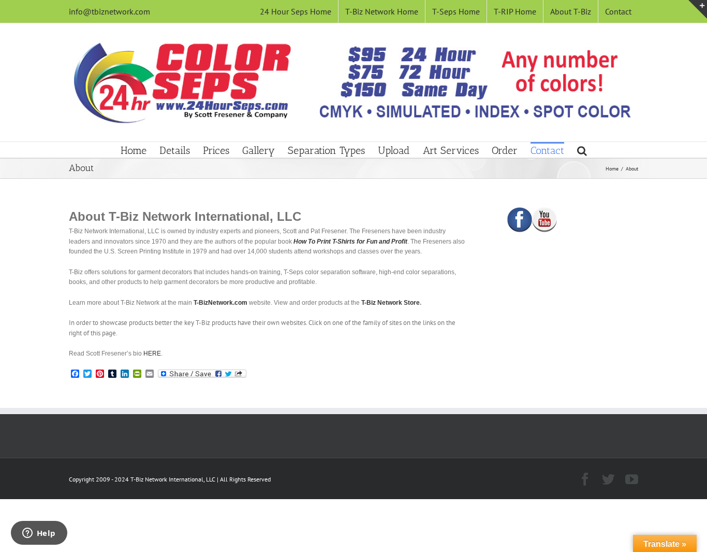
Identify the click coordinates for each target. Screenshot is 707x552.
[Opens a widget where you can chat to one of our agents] (38, 534)
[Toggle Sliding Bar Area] (697, 9)
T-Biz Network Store (390, 302)
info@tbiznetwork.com (109, 11)
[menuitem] (295, 11)
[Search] (582, 150)
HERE (152, 353)
